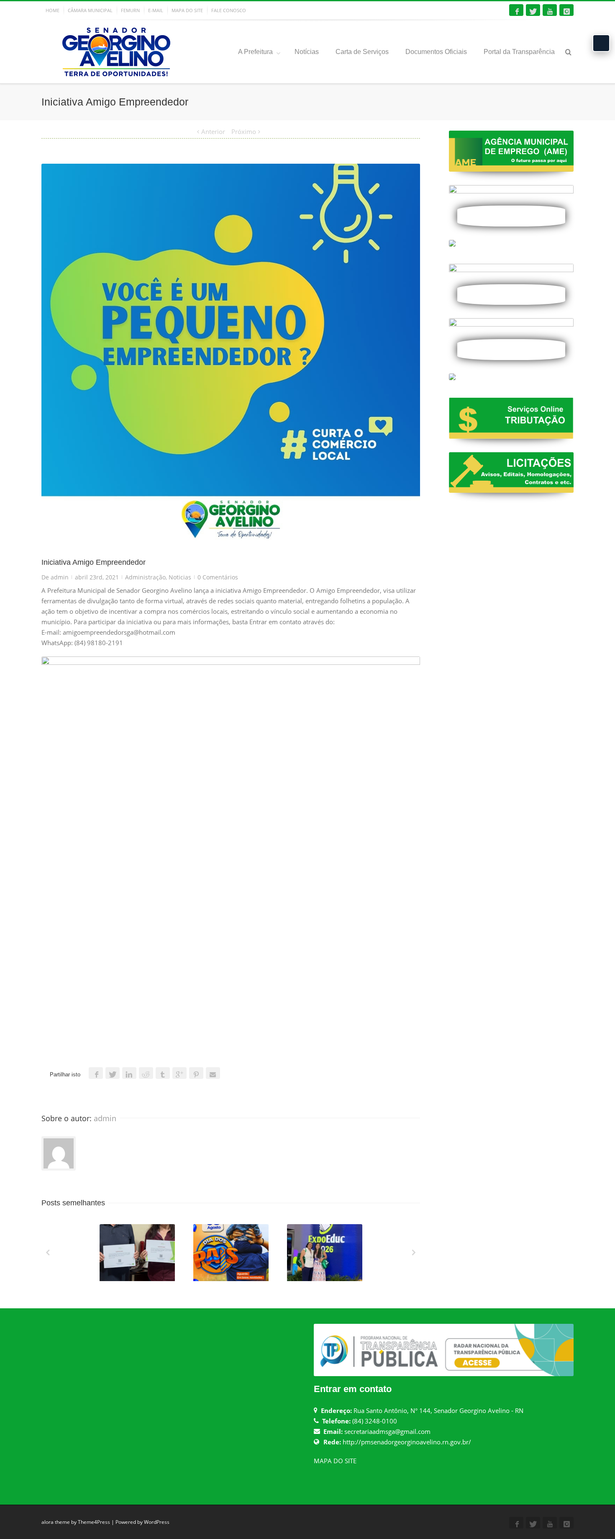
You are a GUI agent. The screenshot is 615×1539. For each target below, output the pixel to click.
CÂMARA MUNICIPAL (90, 10)
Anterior (213, 131)
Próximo (243, 131)
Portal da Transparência (519, 51)
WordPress (156, 1522)
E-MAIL (155, 10)
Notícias (307, 51)
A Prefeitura (255, 51)
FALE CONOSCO (228, 10)
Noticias (180, 577)
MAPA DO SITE (187, 10)
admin (60, 577)
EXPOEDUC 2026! (325, 1279)
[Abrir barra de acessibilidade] (601, 43)
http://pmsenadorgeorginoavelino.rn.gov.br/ (407, 1442)
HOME (52, 10)
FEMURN (130, 10)
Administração (145, 577)
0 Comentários (217, 577)
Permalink (121, 1235)
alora (47, 1522)
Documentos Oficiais (436, 51)
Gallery (138, 1256)
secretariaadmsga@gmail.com (387, 1431)
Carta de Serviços (362, 51)
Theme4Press (94, 1522)
